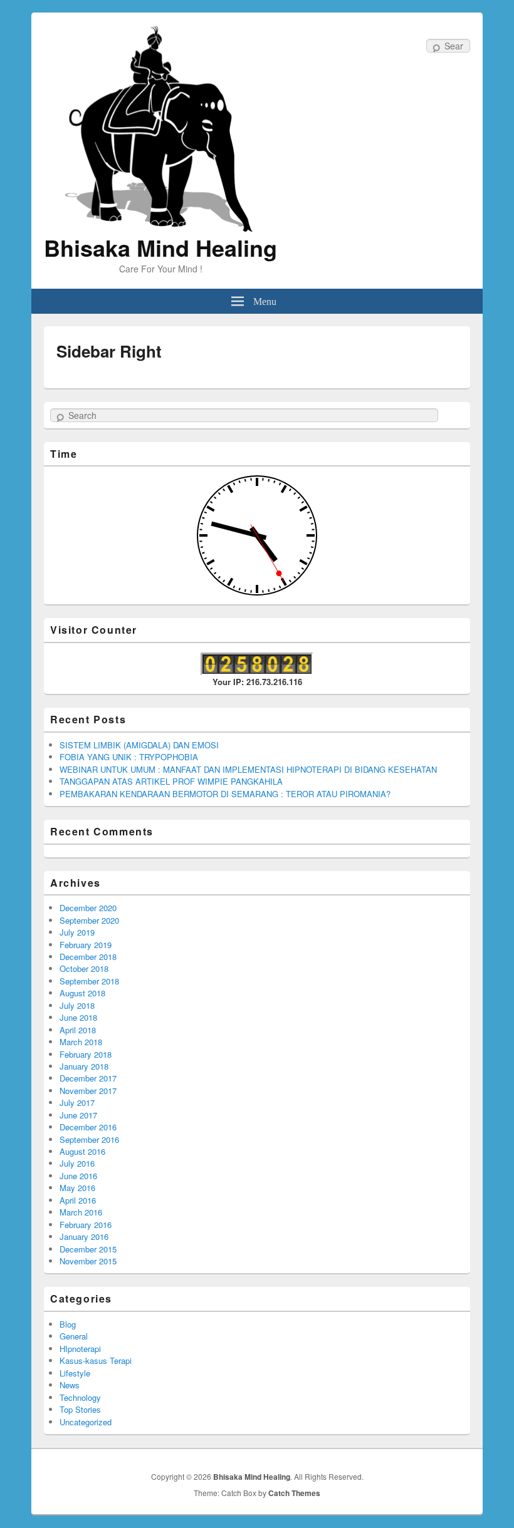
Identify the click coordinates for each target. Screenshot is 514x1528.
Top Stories (80, 1409)
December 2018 (88, 957)
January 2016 (84, 1236)
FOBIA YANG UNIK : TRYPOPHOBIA (129, 757)
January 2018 (84, 1066)
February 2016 (86, 1225)
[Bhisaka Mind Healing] (160, 127)
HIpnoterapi (80, 1349)
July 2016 (77, 1163)
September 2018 (89, 981)
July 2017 (77, 1102)
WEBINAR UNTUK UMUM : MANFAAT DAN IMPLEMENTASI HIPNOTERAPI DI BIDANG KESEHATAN (248, 769)
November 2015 (88, 1261)
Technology (80, 1397)
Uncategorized (86, 1422)
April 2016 (78, 1200)
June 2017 (78, 1115)
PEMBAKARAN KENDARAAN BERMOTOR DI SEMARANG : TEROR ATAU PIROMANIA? (225, 794)
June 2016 (78, 1176)
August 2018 (82, 993)
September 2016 (89, 1139)
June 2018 (78, 1017)
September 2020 (89, 920)
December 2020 (88, 908)
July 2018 (77, 1005)
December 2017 (88, 1078)
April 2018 (78, 1030)
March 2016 (81, 1212)
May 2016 (77, 1188)
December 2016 (88, 1127)
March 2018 (81, 1042)
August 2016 (82, 1151)
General (74, 1336)
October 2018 (84, 968)
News (70, 1385)
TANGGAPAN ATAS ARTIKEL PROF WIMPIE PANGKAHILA (171, 781)
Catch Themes (294, 1493)
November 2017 (88, 1091)
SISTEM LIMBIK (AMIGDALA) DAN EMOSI (139, 745)
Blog (68, 1324)
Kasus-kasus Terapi (96, 1360)
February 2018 (86, 1054)
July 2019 (77, 932)
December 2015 (88, 1249)
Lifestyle (75, 1373)
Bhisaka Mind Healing (160, 247)
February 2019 (86, 945)
